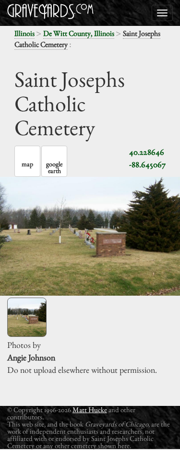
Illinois (24, 33)
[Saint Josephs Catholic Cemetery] (27, 317)
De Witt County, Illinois (78, 33)
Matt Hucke (89, 409)
